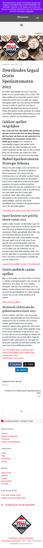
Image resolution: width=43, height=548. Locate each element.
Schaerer (4, 484)
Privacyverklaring (26, 538)
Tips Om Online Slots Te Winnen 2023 (18, 350)
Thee (3, 456)
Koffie (3, 453)
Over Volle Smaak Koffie (11, 495)
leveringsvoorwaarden (10, 541)
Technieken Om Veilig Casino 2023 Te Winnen (21, 211)
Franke (4, 478)
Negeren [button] (29, 11)
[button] (21, 25)
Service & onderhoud (9, 436)
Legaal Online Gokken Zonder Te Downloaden (21, 264)
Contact (38, 33)
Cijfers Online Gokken (11, 302)
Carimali (4, 475)
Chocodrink (5, 459)
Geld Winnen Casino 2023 (13, 358)
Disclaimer (13, 538)
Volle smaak (6, 473)
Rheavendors (6, 481)
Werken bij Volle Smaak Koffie (13, 498)
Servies (4, 461)
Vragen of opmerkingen (10, 442)
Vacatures (5, 439)
